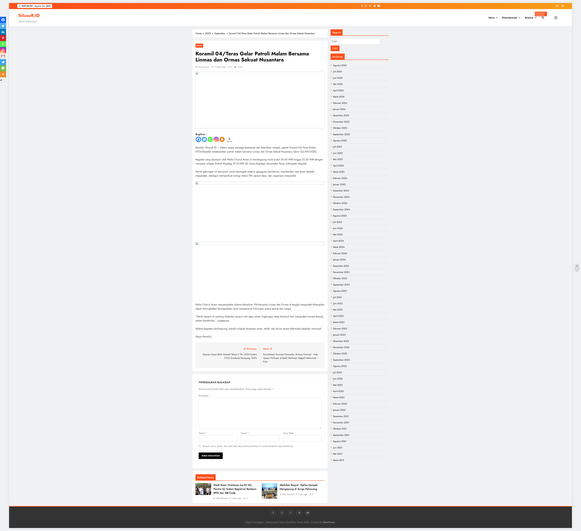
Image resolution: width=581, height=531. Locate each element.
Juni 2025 (338, 153)
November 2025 (341, 121)
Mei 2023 (338, 309)
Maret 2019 (338, 460)
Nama (203, 433)
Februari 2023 (340, 328)
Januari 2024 (339, 259)
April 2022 (338, 391)
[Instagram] (216, 139)
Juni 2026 (338, 78)
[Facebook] (198, 139)
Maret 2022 (339, 397)
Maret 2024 (339, 247)
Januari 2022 (339, 410)
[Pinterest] (3, 38)
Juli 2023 (337, 297)
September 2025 (341, 134)
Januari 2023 (339, 334)
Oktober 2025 (340, 128)
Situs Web (288, 433)
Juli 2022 (337, 372)
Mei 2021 (337, 454)
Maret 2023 (338, 322)
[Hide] (1, 80)
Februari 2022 (340, 403)
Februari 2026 (340, 103)
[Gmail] (3, 56)
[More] (222, 139)
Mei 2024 (338, 234)
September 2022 (341, 360)
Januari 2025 (339, 184)
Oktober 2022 (340, 353)
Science (532, 17)
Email (245, 433)
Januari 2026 (339, 109)
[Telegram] (3, 62)
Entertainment (509, 17)
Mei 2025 (338, 159)
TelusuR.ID (29, 15)
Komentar (204, 395)
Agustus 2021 (339, 441)
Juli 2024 (337, 222)
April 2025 (338, 165)
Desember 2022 (341, 341)
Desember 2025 (341, 115)
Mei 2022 (338, 385)
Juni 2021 (337, 447)
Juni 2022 (338, 378)
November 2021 (341, 422)
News (492, 17)
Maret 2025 (338, 172)
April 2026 (338, 90)
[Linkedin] (3, 32)
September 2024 (341, 209)
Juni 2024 (338, 228)
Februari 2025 (340, 178)
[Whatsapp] (210, 139)
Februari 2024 (340, 253)
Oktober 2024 (340, 203)
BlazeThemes (329, 522)
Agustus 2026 (340, 65)
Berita (199, 45)
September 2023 (341, 284)
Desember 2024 (341, 190)
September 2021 (341, 435)
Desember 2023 (341, 266)
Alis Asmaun (203, 66)
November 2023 (341, 272)
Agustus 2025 (340, 140)
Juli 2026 (337, 71)
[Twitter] (204, 139)
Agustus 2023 (340, 291)
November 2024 (341, 197)
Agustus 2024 (340, 215)
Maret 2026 (339, 96)
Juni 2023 (338, 303)
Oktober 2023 (340, 278)
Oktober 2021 (340, 428)
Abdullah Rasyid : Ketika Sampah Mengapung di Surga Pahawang (299, 487)
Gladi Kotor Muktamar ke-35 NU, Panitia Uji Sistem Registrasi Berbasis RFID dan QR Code (234, 489)
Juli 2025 (337, 146)
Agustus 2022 (340, 366)
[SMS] (3, 68)
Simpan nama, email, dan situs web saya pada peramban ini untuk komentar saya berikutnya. (248, 446)
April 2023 (338, 316)
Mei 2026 (338, 84)
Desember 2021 (341, 416)
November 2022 (341, 347)
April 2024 (338, 241)
